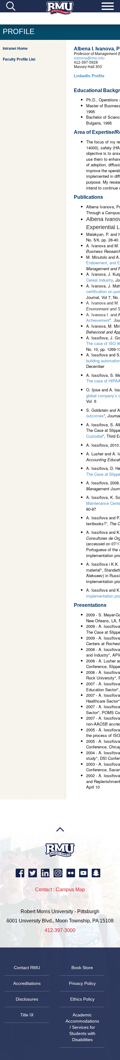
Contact (43, 889)
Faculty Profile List (19, 59)
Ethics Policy (82, 999)
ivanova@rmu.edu (89, 58)
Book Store (82, 967)
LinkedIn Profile (89, 76)
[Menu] (108, 7)
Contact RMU (27, 967)
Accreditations (27, 983)
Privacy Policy (82, 983)
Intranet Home (15, 48)
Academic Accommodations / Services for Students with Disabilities (82, 1027)
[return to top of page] (60, 841)
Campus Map (70, 889)
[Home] (60, 13)
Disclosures (27, 999)
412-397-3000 (60, 930)
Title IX (27, 1014)
